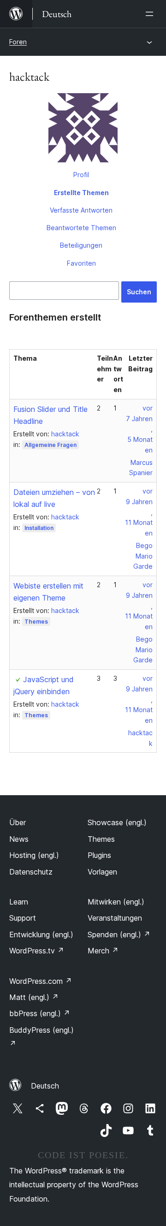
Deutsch (45, 1085)
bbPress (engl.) (39, 1013)
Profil (81, 175)
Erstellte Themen (81, 192)
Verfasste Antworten (81, 210)
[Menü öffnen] (151, 14)
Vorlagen (102, 871)
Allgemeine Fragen (50, 444)
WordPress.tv (36, 950)
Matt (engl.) (34, 997)
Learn (18, 901)
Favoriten (81, 263)
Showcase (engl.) (117, 822)
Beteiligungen (81, 245)
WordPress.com (40, 981)
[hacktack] (83, 129)
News (19, 839)
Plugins (99, 855)
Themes (36, 621)
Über (17, 822)
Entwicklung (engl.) (41, 934)
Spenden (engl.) (119, 934)
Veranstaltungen (115, 917)
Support (22, 917)
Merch (103, 950)
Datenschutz (31, 871)
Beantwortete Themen (81, 228)
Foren (18, 42)
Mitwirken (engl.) (116, 901)
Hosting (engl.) (34, 855)
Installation (38, 527)
